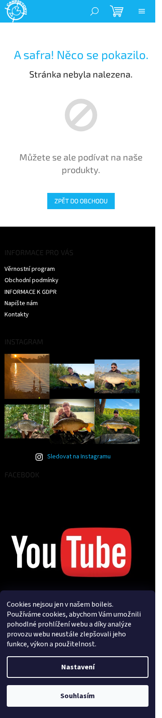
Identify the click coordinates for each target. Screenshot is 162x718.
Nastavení (77, 667)
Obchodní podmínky (31, 280)
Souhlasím (77, 696)
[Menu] (142, 11)
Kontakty (16, 314)
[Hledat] (95, 11)
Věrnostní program (29, 269)
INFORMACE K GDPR (30, 292)
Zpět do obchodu (81, 201)
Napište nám (21, 303)
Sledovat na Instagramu (79, 456)
